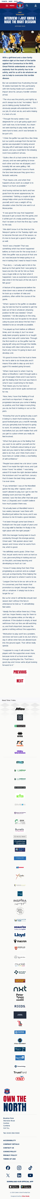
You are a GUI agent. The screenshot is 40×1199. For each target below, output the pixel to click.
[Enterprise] (20, 726)
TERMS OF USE (9, 1159)
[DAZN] (20, 717)
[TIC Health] (20, 744)
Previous (20, 672)
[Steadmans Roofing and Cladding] (20, 1032)
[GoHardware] (20, 867)
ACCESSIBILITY (9, 1140)
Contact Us (8, 1148)
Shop (10, 1)
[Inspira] (20, 902)
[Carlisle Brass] (20, 836)
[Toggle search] (26, 5)
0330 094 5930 (11, 1133)
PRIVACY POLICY (10, 1155)
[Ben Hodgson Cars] (20, 787)
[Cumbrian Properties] (20, 842)
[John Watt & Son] (20, 911)
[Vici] (20, 1078)
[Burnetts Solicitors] (20, 830)
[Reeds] (20, 1006)
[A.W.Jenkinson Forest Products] (20, 779)
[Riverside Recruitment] (20, 1015)
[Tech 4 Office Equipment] (20, 1057)
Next (20, 681)
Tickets (4, 1)
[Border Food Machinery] (20, 813)
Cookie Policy (9, 1151)
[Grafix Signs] (20, 876)
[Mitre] (20, 708)
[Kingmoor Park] (20, 920)
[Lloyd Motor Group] (20, 935)
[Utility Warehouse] (20, 752)
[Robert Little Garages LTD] (20, 1023)
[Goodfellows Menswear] (20, 858)
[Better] (20, 796)
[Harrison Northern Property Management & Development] (20, 885)
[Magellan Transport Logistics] (20, 948)
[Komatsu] (20, 928)
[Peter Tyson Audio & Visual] (20, 997)
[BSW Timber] (20, 821)
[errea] (20, 734)
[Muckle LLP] (20, 964)
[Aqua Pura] (20, 762)
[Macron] (20, 941)
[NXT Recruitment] (20, 988)
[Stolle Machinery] (20, 1040)
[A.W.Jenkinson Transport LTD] (20, 770)
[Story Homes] (20, 1049)
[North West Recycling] (20, 972)
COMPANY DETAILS (11, 1144)
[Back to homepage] (20, 5)
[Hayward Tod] (20, 893)
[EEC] (20, 849)
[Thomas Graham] (20, 1066)
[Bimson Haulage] (20, 804)
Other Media (25, 1196)
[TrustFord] (20, 1072)
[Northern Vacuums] (20, 980)
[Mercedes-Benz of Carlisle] (20, 957)
